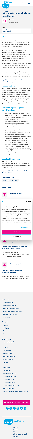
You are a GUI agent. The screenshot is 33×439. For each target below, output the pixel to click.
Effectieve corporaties (10, 314)
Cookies (15, 430)
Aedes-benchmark (8, 373)
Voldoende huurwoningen (11, 308)
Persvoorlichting (8, 359)
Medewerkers (7, 353)
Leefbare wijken (8, 302)
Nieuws (5, 11)
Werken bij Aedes (8, 356)
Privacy (15, 427)
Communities (7, 370)
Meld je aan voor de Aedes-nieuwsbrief (16, 402)
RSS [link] (25, 408)
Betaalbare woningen (9, 305)
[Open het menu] (29, 3)
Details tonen (24, 227)
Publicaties (6, 328)
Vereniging (6, 317)
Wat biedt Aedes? (8, 342)
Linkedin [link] (14, 408)
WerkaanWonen (8, 388)
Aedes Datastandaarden (10, 385)
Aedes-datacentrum (9, 376)
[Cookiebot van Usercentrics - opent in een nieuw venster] (24, 201)
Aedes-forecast (7, 379)
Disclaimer (16, 432)
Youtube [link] (21, 408)
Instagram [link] (17, 408)
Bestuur (5, 348)
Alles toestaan (16, 231)
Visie (4, 345)
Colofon (15, 436)
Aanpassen (16, 236)
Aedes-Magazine (8, 382)
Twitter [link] (10, 408)
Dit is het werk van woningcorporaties (14, 391)
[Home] (7, 5)
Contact (5, 362)
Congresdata (7, 351)
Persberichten (7, 334)
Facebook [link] (7, 408)
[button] (23, 3)
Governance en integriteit (10, 180)
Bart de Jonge (7, 30)
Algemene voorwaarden (20, 434)
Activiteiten (6, 331)
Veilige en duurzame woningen (12, 311)
